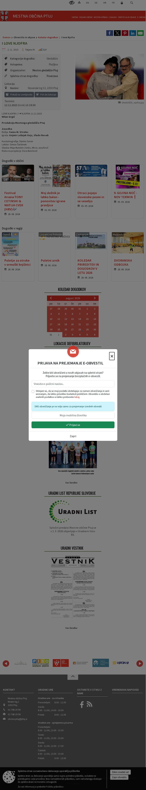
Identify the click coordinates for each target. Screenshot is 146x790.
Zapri (73, 436)
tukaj (76, 397)
